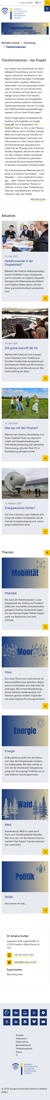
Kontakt (20, 1035)
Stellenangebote (24, 1048)
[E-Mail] (25, 1012)
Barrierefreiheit (23, 1045)
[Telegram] (43, 1012)
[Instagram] (6, 1021)
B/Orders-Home (10, 43)
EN (40, 2)
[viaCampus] (6, 1012)
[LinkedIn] (15, 1021)
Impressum (21, 1038)
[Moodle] (15, 1012)
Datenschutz (22, 1041)
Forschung (29, 43)
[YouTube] (43, 1021)
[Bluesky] (34, 1021)
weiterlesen (38, 199)
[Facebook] (25, 1021)
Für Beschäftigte (26, 2)
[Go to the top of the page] (17, 1055)
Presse (19, 1051)
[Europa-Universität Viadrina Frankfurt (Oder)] (14, 14)
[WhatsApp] (34, 1012)
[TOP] (47, 552)
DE (37, 2)
